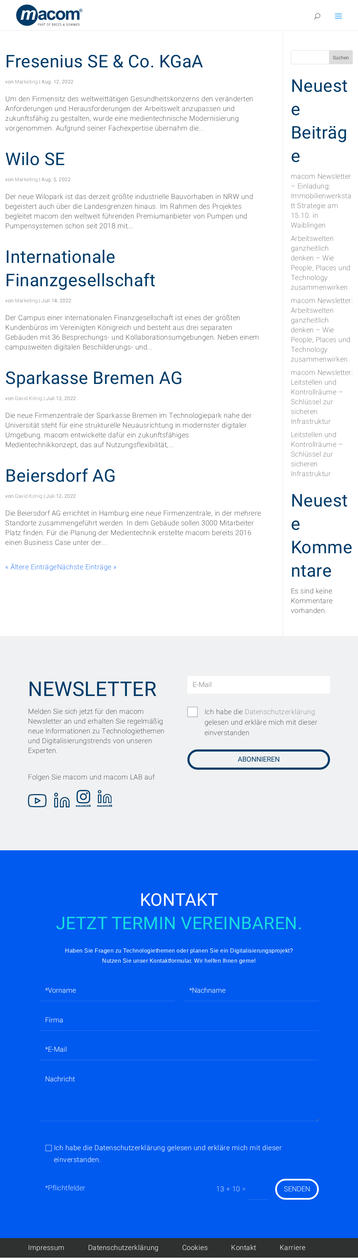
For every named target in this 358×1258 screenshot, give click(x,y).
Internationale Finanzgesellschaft (80, 269)
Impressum (46, 1248)
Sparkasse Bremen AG (94, 378)
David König (29, 398)
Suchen (341, 57)
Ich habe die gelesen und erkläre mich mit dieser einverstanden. (168, 1154)
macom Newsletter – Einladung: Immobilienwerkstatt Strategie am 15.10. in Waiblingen (321, 200)
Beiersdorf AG (60, 476)
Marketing (26, 82)
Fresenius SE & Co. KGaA (104, 62)
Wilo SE (35, 159)
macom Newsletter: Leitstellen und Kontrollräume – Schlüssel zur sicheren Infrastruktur (322, 397)
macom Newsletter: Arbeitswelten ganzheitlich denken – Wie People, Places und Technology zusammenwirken (322, 330)
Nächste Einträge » (87, 567)
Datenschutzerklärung (280, 712)
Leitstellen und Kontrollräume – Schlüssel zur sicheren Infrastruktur (317, 454)
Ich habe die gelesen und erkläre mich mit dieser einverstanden (261, 722)
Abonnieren (259, 759)
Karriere (293, 1248)
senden (297, 1189)
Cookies (195, 1248)
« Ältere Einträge (31, 567)
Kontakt (243, 1248)
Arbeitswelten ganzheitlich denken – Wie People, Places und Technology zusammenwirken (321, 263)
